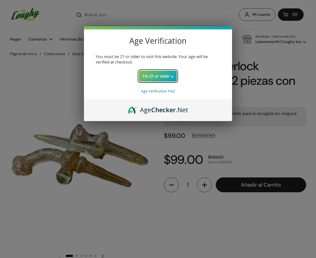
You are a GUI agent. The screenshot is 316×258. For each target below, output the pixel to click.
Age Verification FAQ (158, 91)
